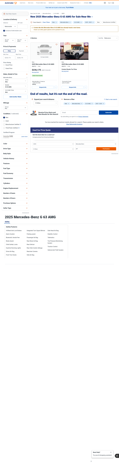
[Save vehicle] (56, 44)
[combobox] (15, 14)
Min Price (5, 54)
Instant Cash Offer (62, 3)
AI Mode (87, 3)
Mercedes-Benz (47, 13)
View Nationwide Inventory (74, 124)
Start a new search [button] (111, 99)
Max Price (18, 54)
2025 (63, 13)
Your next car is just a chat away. (59, 7)
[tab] (7, 221)
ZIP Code (20, 22)
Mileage (7, 106)
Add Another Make (15, 97)
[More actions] (55, 87)
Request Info (42, 87)
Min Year (7, 39)
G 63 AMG (56, 13)
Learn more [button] (24, 136)
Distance (5, 22)
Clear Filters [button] (46, 22)
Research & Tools (74, 3)
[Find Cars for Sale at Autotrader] (11, 2)
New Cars (30, 3)
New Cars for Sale (35, 13)
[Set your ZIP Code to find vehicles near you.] (92, 17)
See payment (35, 72)
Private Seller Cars (41, 3)
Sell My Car (52, 3)
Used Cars (22, 3)
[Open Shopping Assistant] (117, 456)
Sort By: (101, 38)
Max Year (19, 39)
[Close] (111, 452)
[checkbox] (7, 65)
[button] (105, 3)
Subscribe (108, 112)
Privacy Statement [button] (83, 116)
